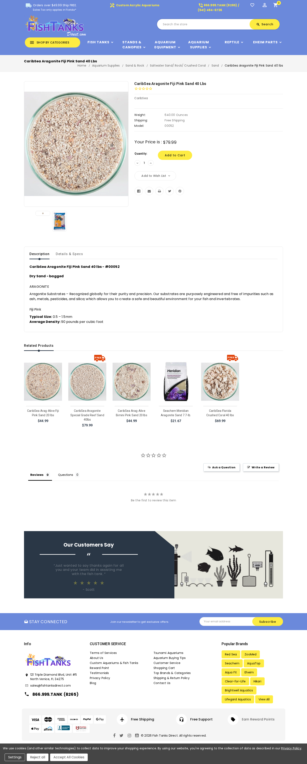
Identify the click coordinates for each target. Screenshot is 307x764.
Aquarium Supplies (198, 45)
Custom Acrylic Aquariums (134, 5)
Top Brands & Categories (172, 673)
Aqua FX (231, 672)
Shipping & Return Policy (172, 678)
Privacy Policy (100, 678)
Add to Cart (43, 426)
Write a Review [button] (263, 467)
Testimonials (99, 673)
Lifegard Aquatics (238, 699)
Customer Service (167, 663)
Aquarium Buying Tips (170, 658)
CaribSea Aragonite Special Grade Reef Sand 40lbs (87, 415)
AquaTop (253, 663)
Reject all (37, 757)
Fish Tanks (98, 42)
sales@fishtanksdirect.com (50, 685)
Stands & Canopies (132, 45)
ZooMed (250, 654)
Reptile (232, 42)
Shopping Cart (164, 668)
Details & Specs (69, 254)
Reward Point (99, 668)
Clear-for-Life (235, 681)
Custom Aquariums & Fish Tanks (114, 663)
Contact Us (162, 683)
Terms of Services (103, 653)
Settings (15, 757)
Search (264, 24)
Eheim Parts (265, 42)
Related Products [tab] (39, 346)
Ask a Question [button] (223, 467)
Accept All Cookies (68, 757)
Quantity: (140, 153)
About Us (96, 658)
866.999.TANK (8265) (55, 694)
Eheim (249, 672)
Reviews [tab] (36, 475)
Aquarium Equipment (165, 45)
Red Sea (231, 654)
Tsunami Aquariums (168, 653)
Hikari (257, 681)
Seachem (232, 663)
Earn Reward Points (258, 719)
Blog (93, 683)
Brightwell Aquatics (239, 690)
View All (264, 699)
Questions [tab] (65, 475)
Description (39, 254)
